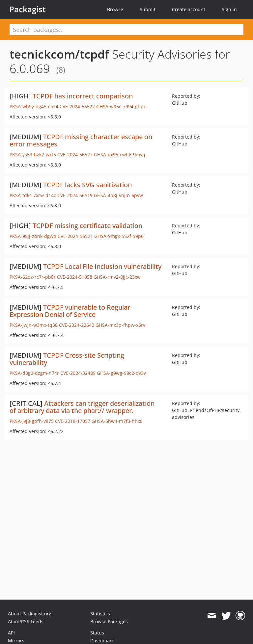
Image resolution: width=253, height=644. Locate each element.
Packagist (27, 9)
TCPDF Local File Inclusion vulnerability (102, 266)
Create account (188, 9)
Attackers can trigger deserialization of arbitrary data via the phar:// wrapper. (82, 407)
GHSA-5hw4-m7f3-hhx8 (117, 421)
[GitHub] (240, 616)
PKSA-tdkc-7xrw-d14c (33, 195)
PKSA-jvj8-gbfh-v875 (32, 421)
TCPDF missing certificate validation (87, 225)
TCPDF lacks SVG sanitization (87, 184)
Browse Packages (109, 621)
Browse (115, 9)
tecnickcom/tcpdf (59, 54)
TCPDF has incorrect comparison (83, 95)
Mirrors (16, 640)
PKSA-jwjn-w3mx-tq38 (34, 325)
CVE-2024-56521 (75, 236)
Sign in (229, 9)
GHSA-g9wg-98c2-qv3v (121, 373)
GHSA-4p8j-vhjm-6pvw (118, 195)
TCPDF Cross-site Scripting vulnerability (67, 359)
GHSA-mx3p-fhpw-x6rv (120, 325)
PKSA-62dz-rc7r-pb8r (33, 277)
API (11, 633)
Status (97, 633)
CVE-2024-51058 (74, 277)
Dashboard (102, 640)
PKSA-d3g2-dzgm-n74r (34, 373)
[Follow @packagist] (226, 616)
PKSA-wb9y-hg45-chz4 (34, 106)
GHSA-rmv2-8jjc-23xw (117, 277)
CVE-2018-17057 (72, 421)
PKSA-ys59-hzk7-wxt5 (33, 154)
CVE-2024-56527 (75, 154)
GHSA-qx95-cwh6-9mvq (119, 154)
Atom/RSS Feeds (25, 621)
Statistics (100, 613)
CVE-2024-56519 (75, 195)
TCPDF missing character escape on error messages (81, 140)
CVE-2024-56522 (77, 106)
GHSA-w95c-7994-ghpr (121, 106)
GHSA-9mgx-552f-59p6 (119, 236)
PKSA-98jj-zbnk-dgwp (33, 236)
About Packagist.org (29, 613)
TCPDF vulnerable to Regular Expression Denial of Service (70, 311)
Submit (147, 9)
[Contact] (211, 616)
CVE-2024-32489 (78, 373)
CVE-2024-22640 (76, 325)
